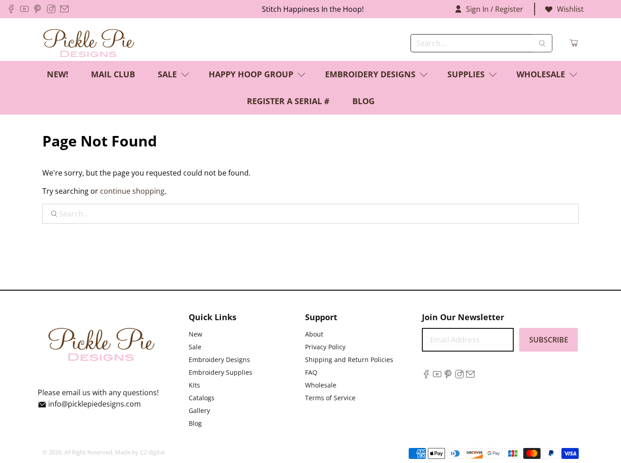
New (195, 334)
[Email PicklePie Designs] (64, 9)
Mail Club (113, 74)
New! (57, 74)
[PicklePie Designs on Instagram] (51, 9)
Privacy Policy (325, 346)
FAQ (311, 372)
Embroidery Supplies (220, 372)
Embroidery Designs (370, 74)
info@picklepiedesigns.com (94, 404)
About (314, 334)
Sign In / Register (494, 9)
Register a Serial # (288, 101)
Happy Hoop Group (251, 74)
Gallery (199, 410)
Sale (167, 74)
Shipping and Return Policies (349, 359)
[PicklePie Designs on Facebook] (11, 9)
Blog (363, 101)
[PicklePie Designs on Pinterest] (37, 9)
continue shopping (132, 191)
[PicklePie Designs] (88, 43)
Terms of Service (330, 397)
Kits (194, 385)
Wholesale (540, 74)
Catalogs (202, 397)
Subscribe (548, 340)
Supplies (466, 74)
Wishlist (570, 9)
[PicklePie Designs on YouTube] (24, 9)
